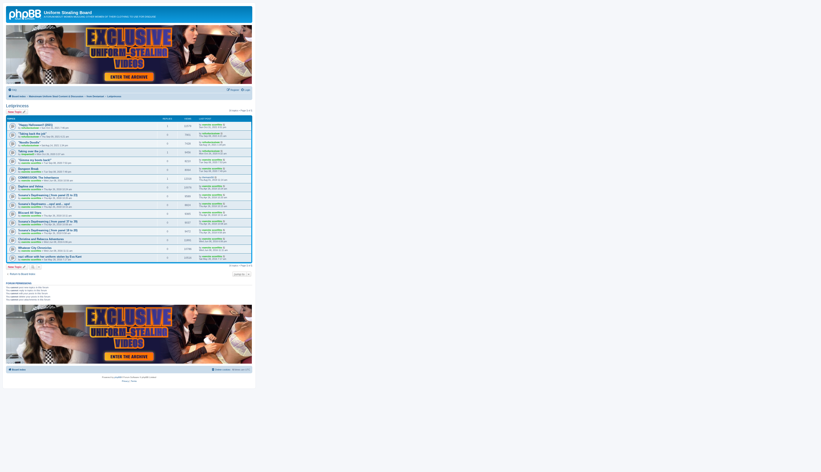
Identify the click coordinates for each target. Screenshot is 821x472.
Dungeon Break (28, 168)
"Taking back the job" (32, 133)
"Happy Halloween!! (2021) (35, 125)
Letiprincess (17, 105)
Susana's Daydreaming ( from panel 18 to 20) (47, 230)
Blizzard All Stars (29, 212)
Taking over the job (31, 151)
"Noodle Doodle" (29, 142)
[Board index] (25, 14)
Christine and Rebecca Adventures (41, 239)
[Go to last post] (224, 124)
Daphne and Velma (30, 186)
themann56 (208, 177)
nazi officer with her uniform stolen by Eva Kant (49, 256)
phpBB (117, 377)
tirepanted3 (27, 154)
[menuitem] (12, 90)
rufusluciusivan (30, 128)
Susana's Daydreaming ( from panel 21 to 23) (47, 195)
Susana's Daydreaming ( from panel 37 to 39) (47, 221)
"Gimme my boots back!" (35, 160)
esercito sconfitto (212, 124)
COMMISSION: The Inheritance (38, 177)
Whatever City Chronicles (35, 247)
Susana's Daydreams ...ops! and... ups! (44, 204)
